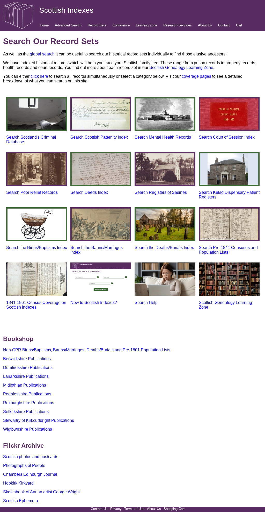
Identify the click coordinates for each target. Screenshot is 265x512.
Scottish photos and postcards (30, 456)
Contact (224, 25)
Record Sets (97, 25)
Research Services (177, 25)
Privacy (116, 509)
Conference (121, 25)
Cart (239, 25)
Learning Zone (146, 25)
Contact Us (99, 509)
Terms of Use (134, 509)
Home (44, 25)
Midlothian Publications (24, 385)
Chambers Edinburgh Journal (30, 474)
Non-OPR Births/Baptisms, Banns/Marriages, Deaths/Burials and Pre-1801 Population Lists (86, 350)
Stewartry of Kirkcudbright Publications (38, 420)
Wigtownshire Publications (27, 429)
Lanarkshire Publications (26, 376)
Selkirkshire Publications (26, 411)
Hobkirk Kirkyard (18, 483)
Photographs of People (24, 465)
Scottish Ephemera (20, 501)
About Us (205, 25)
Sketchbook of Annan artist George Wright (41, 492)
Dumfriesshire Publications (28, 367)
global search (42, 54)
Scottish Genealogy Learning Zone (181, 67)
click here (39, 76)
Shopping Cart (174, 509)
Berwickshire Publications (27, 359)
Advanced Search (68, 25)
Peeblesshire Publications (27, 394)
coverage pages (196, 76)
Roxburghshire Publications (28, 403)
